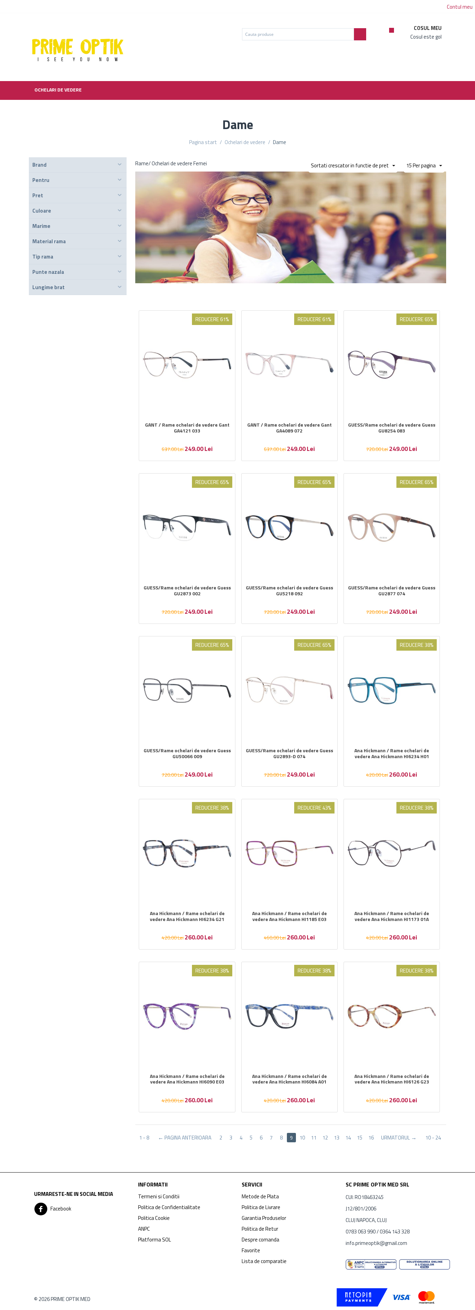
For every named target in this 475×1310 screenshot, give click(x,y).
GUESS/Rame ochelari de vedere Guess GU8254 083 (391, 428)
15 (359, 1138)
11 (313, 1138)
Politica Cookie (154, 1218)
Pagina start (203, 142)
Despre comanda (260, 1240)
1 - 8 (144, 1138)
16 (371, 1138)
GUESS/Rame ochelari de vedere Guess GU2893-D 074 (289, 754)
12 (325, 1138)
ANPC (144, 1229)
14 (348, 1138)
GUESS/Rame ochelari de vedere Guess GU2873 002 (187, 591)
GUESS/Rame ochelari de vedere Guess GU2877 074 (391, 591)
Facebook (60, 1208)
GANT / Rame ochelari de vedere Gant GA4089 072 (289, 428)
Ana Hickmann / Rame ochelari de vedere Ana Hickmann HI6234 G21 (187, 916)
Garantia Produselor (264, 1218)
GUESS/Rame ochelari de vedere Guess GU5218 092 (289, 591)
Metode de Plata (260, 1196)
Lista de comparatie (264, 1261)
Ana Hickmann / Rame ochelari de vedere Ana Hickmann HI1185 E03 (289, 916)
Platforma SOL (154, 1240)
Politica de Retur (260, 1229)
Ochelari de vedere (58, 89)
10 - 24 (433, 1138)
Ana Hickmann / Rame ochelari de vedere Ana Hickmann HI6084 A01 (289, 1079)
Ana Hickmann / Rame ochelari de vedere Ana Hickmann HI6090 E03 (187, 1079)
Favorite (251, 1250)
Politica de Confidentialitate (169, 1207)
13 (336, 1138)
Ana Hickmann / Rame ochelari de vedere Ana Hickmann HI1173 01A (391, 916)
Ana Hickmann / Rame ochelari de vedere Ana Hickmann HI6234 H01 (391, 754)
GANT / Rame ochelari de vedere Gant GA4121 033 (187, 428)
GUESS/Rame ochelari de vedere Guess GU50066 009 (187, 754)
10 (302, 1138)
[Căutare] (360, 34)
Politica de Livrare (261, 1207)
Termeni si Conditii (158, 1196)
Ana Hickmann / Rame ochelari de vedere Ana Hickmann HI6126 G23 (391, 1079)
